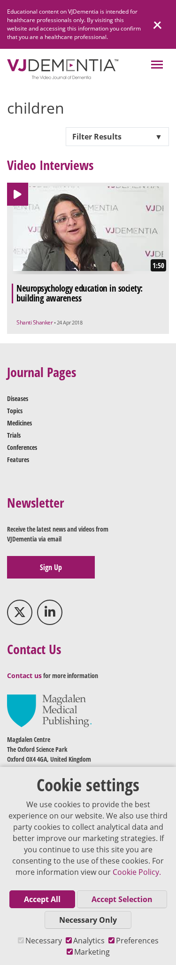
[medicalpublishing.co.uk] (49, 710)
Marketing (92, 952)
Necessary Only (88, 920)
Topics (15, 410)
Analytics (89, 940)
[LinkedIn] (49, 612)
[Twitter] (19, 612)
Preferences (137, 940)
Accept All (42, 899)
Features (18, 459)
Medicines (19, 422)
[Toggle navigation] (157, 65)
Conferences (22, 447)
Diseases (17, 398)
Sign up (51, 567)
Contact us (24, 675)
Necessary (43, 940)
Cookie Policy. (137, 872)
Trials (14, 435)
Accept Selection (122, 899)
